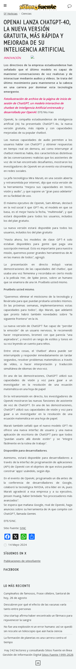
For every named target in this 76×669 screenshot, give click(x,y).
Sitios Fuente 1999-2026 (57, 654)
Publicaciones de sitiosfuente (22, 561)
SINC (23, 528)
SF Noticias (11, 13)
